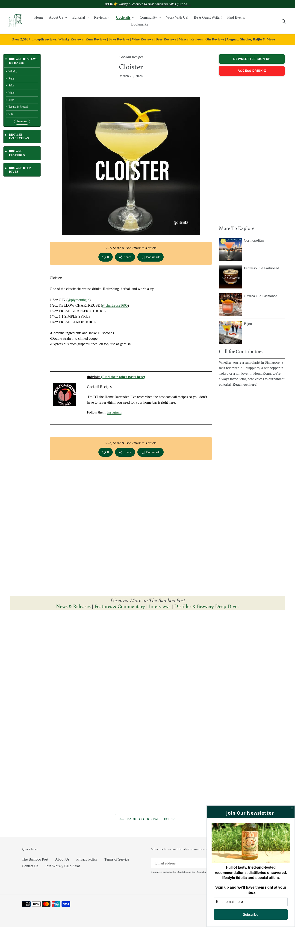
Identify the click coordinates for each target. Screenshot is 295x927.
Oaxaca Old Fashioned (260, 296)
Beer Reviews (166, 39)
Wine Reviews (142, 39)
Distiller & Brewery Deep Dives (206, 606)
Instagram (114, 412)
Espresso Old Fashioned (261, 268)
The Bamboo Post (35, 859)
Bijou (248, 324)
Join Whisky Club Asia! (62, 866)
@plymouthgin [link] (78, 300)
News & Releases (74, 606)
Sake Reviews (119, 39)
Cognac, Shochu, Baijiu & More (251, 39)
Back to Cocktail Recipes (151, 819)
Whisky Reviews (70, 39)
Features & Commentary (119, 606)
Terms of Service (116, 859)
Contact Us (30, 866)
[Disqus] (147, 671)
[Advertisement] (252, 149)
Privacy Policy (86, 859)
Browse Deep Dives (20, 169)
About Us (62, 859)
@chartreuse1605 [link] (115, 305)
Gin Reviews (214, 39)
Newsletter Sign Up (251, 59)
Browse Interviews (19, 136)
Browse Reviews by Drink (23, 60)
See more (22, 121)
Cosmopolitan (254, 240)
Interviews (159, 606)
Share (127, 257)
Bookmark (153, 257)
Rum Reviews (96, 39)
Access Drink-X (252, 70)
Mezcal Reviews (191, 39)
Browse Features (17, 153)
